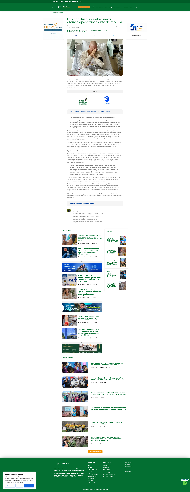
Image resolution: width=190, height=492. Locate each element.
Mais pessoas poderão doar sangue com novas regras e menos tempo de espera (89, 318)
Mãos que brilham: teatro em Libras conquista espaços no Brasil (112, 262)
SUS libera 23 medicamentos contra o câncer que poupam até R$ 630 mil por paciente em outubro (89, 278)
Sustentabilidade (92, 476)
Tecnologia (91, 478)
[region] (19, 480)
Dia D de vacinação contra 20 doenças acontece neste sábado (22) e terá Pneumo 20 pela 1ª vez (90, 238)
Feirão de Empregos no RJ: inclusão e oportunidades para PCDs (112, 274)
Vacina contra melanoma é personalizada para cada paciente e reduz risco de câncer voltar (88, 251)
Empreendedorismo (93, 473)
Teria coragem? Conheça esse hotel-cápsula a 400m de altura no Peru (111, 285)
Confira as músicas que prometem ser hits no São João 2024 (112, 240)
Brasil (89, 465)
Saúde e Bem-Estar (60, 12)
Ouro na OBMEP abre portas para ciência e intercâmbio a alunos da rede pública (107, 364)
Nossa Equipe (106, 467)
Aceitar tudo (29, 485)
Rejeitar (19, 485)
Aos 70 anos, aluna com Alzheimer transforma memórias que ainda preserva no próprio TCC (108, 408)
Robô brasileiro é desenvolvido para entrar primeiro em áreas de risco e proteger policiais (108, 379)
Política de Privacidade (109, 474)
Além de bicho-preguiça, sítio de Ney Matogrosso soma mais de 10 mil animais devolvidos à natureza (106, 438)
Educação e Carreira (93, 471)
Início (54, 12)
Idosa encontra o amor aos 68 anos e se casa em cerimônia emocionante (111, 251)
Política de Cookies (108, 476)
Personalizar (10, 485)
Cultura (90, 467)
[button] (76, 35)
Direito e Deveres (92, 469)
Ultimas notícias (107, 465)
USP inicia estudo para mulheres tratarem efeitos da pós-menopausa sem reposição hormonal (89, 292)
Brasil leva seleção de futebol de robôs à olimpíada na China (106, 423)
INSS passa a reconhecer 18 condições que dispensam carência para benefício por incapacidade (89, 332)
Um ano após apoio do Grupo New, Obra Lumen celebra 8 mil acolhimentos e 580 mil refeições (109, 393)
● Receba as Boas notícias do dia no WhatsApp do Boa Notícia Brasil (89, 112)
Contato (105, 471)
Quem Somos (106, 469)
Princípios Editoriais (108, 473)
